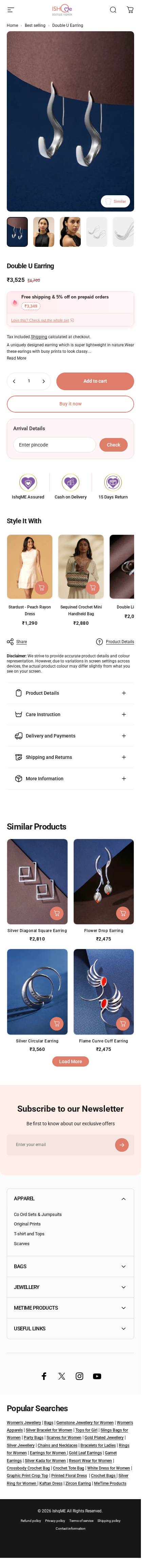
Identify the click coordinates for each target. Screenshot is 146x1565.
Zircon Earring (78, 1483)
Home (12, 25)
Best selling (35, 25)
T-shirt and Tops (29, 1233)
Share (21, 641)
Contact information (71, 1528)
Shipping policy (109, 1521)
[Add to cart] (92, 588)
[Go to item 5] (123, 232)
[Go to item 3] (70, 232)
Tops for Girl (86, 1430)
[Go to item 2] (43, 232)
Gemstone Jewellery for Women (85, 1422)
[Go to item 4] (96, 232)
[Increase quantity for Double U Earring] (43, 381)
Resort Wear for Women (90, 1460)
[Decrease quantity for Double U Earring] (14, 381)
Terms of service (81, 1521)
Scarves (22, 1243)
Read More (16, 358)
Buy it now (70, 403)
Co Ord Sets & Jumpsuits (38, 1214)
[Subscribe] (122, 1145)
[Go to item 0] (17, 232)
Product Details (120, 641)
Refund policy (31, 1521)
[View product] (41, 588)
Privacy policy (55, 1521)
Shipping (39, 336)
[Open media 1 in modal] (70, 121)
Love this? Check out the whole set (40, 320)
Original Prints (27, 1223)
